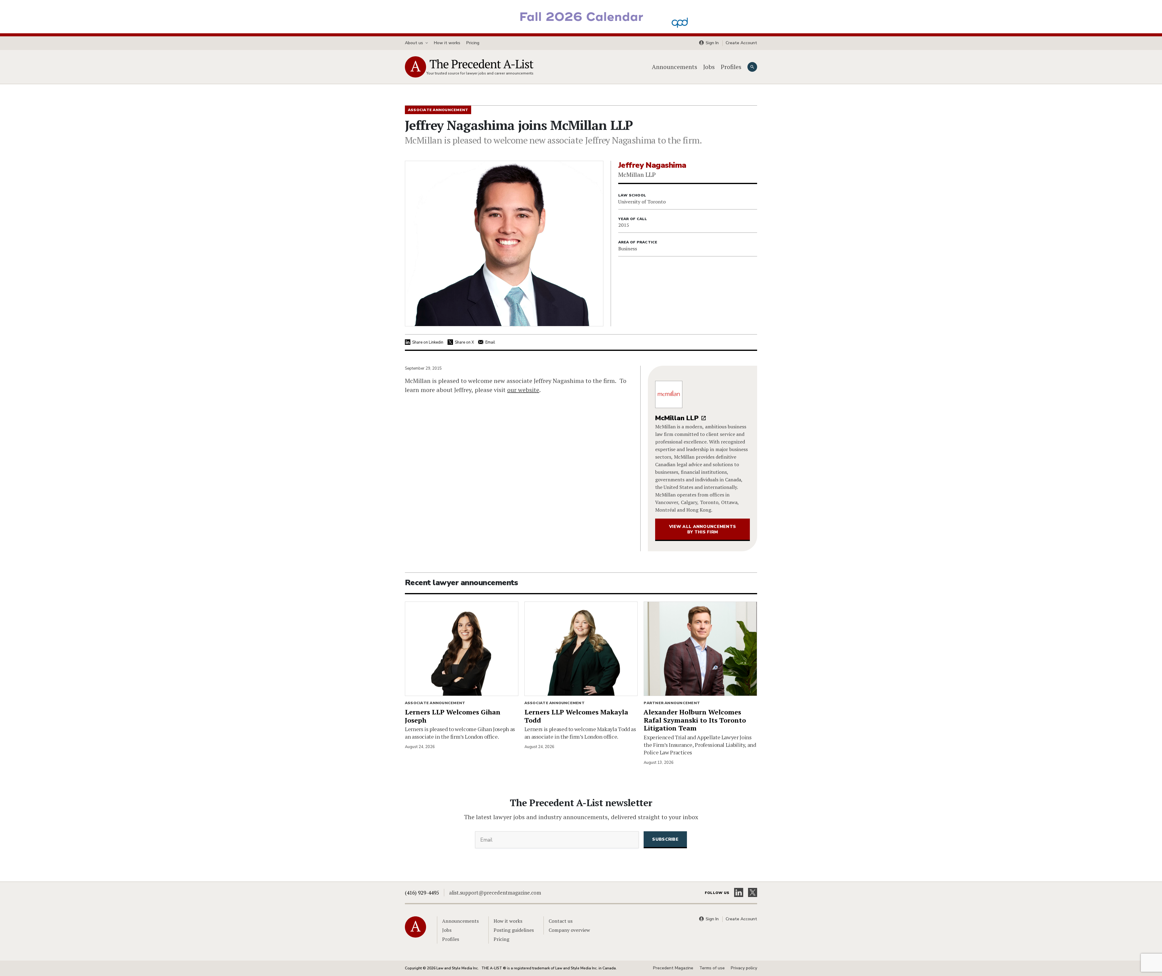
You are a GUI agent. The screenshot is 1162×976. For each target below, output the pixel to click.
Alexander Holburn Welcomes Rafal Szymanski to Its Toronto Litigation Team (695, 720)
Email (490, 342)
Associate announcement (435, 703)
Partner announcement (672, 703)
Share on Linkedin (427, 342)
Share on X (464, 342)
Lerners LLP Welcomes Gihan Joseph (453, 715)
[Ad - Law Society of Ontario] (581, 16)
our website (523, 390)
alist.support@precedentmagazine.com (495, 892)
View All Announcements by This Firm (702, 529)
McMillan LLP (677, 418)
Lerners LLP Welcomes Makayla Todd (576, 715)
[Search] (752, 67)
